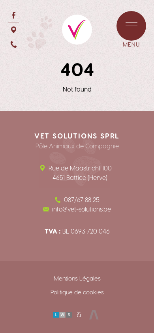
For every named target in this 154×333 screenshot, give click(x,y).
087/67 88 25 (82, 199)
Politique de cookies (77, 292)
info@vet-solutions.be (81, 209)
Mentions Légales (77, 278)
